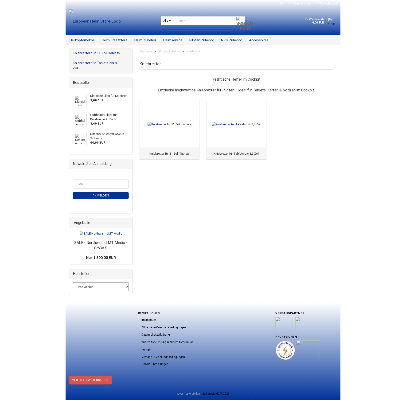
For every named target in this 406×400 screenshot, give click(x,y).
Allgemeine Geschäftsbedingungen (163, 327)
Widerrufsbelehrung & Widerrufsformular (167, 342)
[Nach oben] (393, 393)
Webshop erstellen (188, 393)
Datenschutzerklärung (155, 334)
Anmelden (101, 195)
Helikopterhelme (82, 40)
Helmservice (172, 40)
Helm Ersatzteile (114, 40)
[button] (280, 3)
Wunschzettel (327, 3)
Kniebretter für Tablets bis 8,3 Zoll (96, 65)
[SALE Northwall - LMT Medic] (101, 233)
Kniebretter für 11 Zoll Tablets (96, 53)
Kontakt (146, 349)
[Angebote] (127, 223)
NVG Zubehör (231, 40)
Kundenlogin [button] (301, 3)
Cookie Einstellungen (154, 364)
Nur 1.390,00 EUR (101, 257)
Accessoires (259, 40)
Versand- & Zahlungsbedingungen (163, 357)
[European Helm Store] (111, 21)
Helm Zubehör (145, 40)
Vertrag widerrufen (90, 380)
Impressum (148, 320)
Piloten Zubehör (201, 40)
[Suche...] (240, 21)
